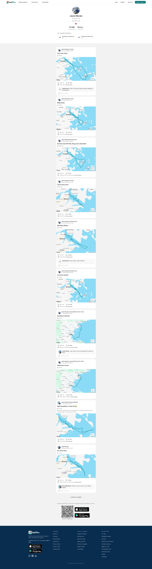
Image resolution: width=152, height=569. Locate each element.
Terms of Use (56, 546)
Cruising (104, 539)
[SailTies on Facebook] (33, 556)
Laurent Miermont (74, 311)
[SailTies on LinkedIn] (36, 556)
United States (68, 84)
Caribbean (104, 556)
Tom (29, 542)
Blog (116, 2)
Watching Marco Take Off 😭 (67, 406)
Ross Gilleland (74, 402)
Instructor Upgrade (82, 544)
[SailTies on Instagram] (29, 556)
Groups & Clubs (81, 539)
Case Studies (56, 539)
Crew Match (45, 2)
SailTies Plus (80, 536)
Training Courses (106, 544)
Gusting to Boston (63, 316)
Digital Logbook (23, 2)
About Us (130, 2)
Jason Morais (65, 49)
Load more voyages (76, 497)
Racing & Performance (107, 541)
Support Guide (81, 546)
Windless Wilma (62, 225)
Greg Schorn (65, 88)
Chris (47, 540)
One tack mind (62, 53)
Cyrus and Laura (62, 184)
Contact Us (56, 541)
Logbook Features (82, 534)
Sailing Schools (81, 541)
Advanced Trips (106, 551)
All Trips (104, 534)
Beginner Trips (105, 546)
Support (122, 2)
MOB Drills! (61, 103)
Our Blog (55, 536)
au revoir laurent (62, 275)
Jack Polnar (65, 351)
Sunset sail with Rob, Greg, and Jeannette (71, 144)
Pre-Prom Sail (62, 451)
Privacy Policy (56, 544)
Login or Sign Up (140, 2)
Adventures (34, 2)
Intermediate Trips (106, 549)
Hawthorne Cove (63, 365)
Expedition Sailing (106, 536)
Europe (103, 554)
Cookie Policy (56, 549)
